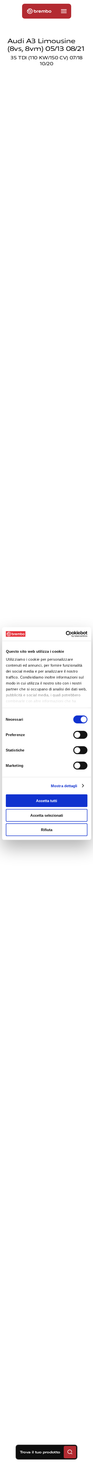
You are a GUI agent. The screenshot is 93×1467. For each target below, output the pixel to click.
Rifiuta (46, 830)
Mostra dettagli (64, 785)
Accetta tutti (46, 801)
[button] (63, 11)
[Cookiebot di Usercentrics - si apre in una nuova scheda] (66, 634)
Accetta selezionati (46, 815)
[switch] (80, 735)
